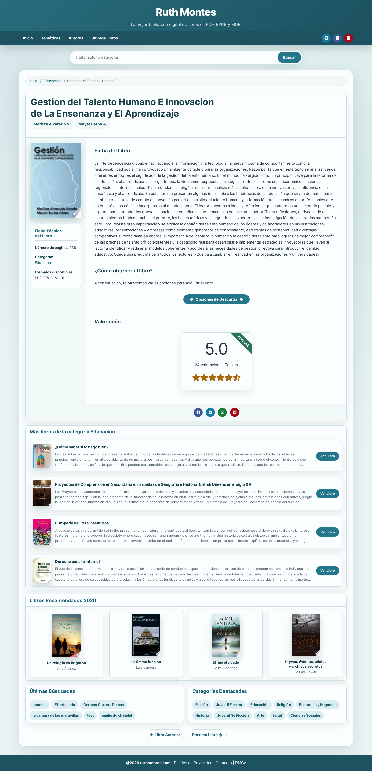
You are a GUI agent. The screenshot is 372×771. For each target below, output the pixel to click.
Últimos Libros (104, 38)
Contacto (224, 762)
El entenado (65, 704)
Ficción (201, 704)
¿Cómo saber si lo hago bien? (81, 447)
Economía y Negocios (318, 704)
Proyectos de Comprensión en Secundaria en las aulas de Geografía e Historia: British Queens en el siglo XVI (153, 484)
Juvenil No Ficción (233, 715)
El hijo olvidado (226, 662)
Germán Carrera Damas (103, 704)
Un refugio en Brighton (66, 662)
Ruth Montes (186, 12)
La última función (146, 661)
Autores (76, 38)
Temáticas (50, 38)
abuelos (40, 704)
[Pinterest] (348, 38)
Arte (260, 715)
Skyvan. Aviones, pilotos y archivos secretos (305, 663)
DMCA (240, 762)
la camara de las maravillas (56, 715)
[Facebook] (337, 38)
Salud (277, 715)
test (90, 715)
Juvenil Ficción (229, 704)
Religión (284, 704)
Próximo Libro (205, 734)
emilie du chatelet (117, 715)
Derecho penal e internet (77, 561)
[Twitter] (326, 38)
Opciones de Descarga (216, 299)
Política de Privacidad (193, 762)
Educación (52, 81)
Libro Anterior (167, 734)
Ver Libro (327, 456)
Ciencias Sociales (305, 715)
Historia (202, 715)
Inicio (28, 38)
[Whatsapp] (222, 412)
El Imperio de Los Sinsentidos (82, 523)
